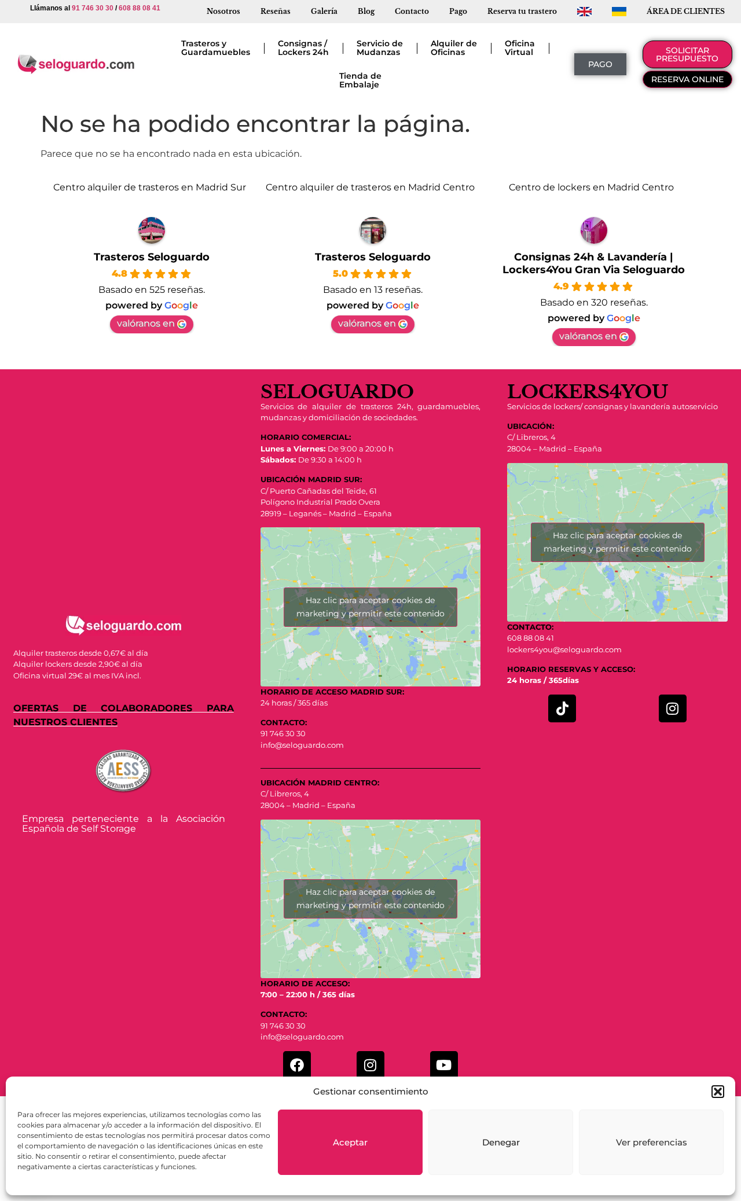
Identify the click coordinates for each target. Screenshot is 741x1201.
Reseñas (276, 11)
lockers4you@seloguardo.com (564, 649)
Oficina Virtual (520, 47)
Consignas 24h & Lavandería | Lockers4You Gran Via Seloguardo (593, 263)
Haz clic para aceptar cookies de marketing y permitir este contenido (370, 607)
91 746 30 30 (92, 8)
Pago (458, 11)
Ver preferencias (651, 1142)
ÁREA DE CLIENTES (686, 11)
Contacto (412, 11)
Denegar (501, 1142)
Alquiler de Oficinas (454, 47)
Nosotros (223, 11)
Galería (324, 11)
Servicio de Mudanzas (380, 47)
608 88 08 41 (139, 8)
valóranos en (146, 323)
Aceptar (350, 1142)
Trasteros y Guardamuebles (215, 47)
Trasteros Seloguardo (152, 257)
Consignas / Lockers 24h (303, 47)
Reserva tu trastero (522, 11)
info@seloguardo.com (302, 745)
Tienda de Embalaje (360, 80)
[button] (718, 1091)
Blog (366, 11)
